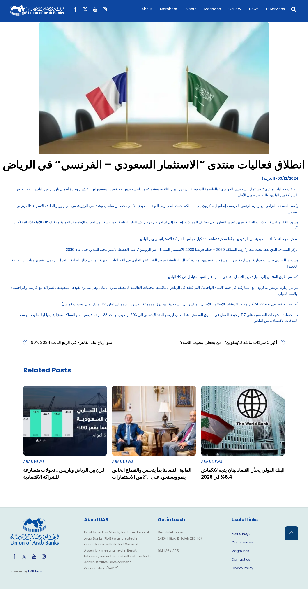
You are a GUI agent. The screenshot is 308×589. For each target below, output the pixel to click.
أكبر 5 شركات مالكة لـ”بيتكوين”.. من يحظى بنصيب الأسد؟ (228, 342)
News (253, 9)
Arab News (33, 461)
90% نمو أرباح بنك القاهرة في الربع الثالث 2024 (71, 342)
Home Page (241, 533)
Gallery (234, 9)
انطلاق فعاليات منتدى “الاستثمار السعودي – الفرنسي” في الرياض (154, 164)
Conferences (242, 542)
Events (190, 9)
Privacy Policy (242, 568)
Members (168, 9)
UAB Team (35, 571)
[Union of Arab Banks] (37, 13)
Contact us (241, 559)
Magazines (240, 551)
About (146, 9)
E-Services (275, 9)
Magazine (212, 9)
